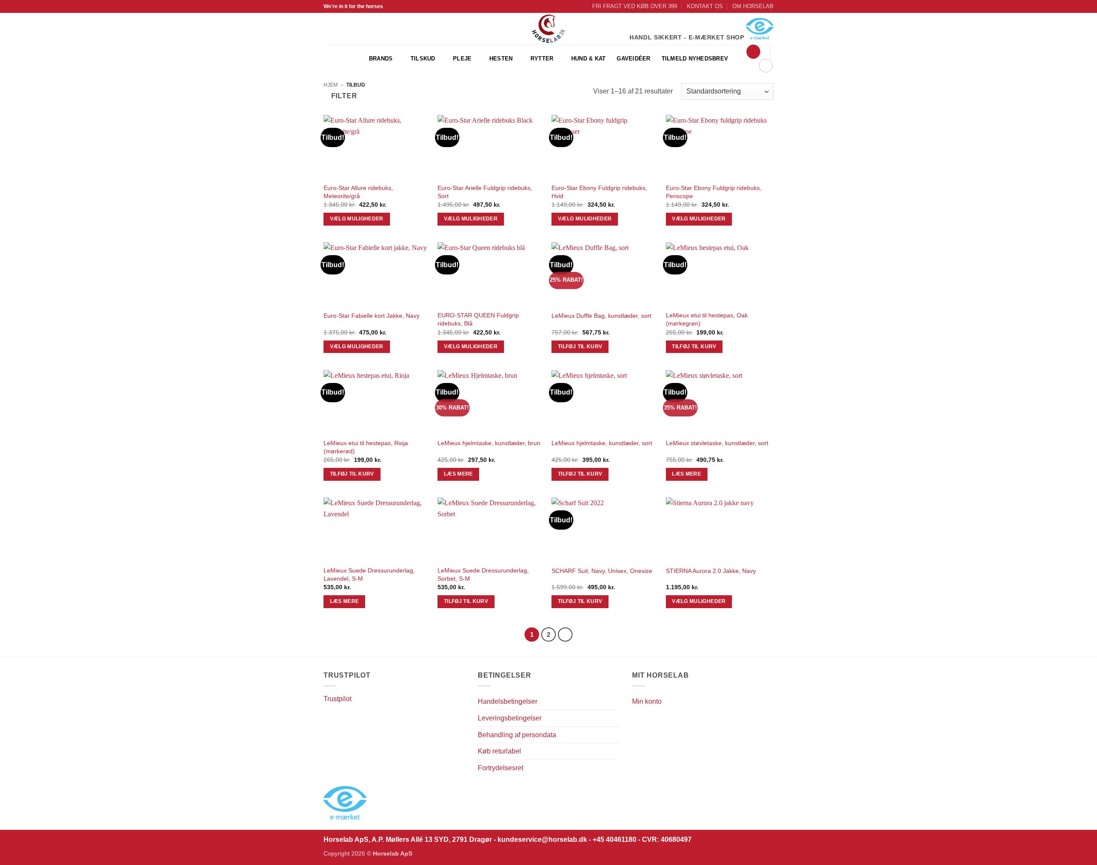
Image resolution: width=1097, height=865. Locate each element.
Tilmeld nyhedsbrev (695, 58)
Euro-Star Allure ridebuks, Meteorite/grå (358, 191)
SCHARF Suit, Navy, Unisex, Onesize (601, 570)
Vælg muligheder (357, 218)
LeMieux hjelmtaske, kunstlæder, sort (601, 443)
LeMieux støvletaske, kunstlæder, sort (717, 443)
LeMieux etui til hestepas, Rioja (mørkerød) (366, 447)
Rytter (542, 58)
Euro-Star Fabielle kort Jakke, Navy (372, 315)
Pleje (462, 58)
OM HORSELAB (752, 6)
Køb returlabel (499, 751)
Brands (381, 58)
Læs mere (458, 473)
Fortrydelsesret (500, 768)
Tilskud (423, 58)
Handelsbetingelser (507, 701)
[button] (753, 52)
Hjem (331, 85)
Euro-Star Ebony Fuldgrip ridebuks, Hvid (599, 191)
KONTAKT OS (705, 6)
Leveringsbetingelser (510, 718)
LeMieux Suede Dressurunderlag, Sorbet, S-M (483, 574)
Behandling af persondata (517, 734)
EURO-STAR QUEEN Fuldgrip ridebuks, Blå (478, 319)
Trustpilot (337, 698)
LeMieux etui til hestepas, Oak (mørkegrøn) (707, 319)
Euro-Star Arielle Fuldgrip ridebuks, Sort (485, 191)
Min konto (647, 701)
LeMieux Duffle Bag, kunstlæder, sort (601, 315)
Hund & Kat (588, 58)
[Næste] (565, 634)
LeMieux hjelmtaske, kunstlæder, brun (489, 443)
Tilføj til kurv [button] (580, 346)
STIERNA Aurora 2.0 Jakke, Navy (711, 570)
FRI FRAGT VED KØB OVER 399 (634, 6)
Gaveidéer (633, 58)
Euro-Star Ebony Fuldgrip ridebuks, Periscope (713, 191)
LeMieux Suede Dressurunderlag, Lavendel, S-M (369, 574)
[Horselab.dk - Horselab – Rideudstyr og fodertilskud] (549, 29)
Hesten (501, 58)
